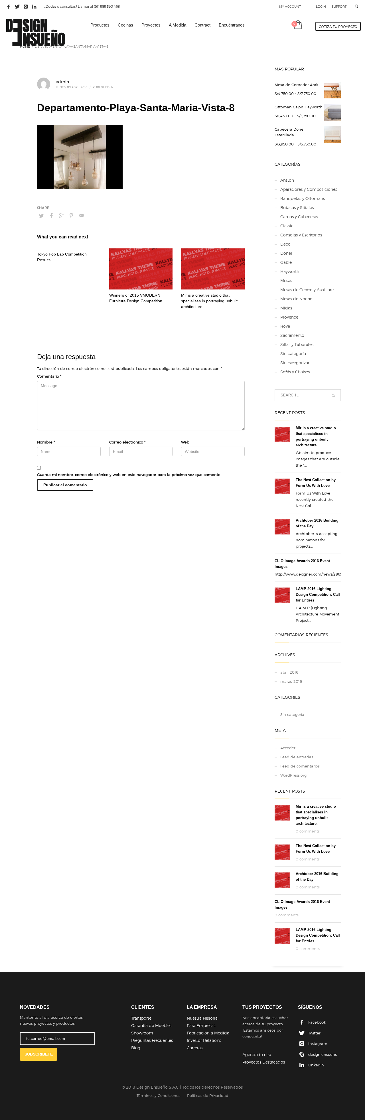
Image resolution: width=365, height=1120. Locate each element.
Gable (286, 262)
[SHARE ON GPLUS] (61, 215)
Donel (286, 253)
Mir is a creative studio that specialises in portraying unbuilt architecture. (209, 301)
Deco (285, 244)
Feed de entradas (296, 757)
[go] (333, 396)
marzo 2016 (291, 681)
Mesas (286, 280)
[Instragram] (25, 6)
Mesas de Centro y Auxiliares (307, 289)
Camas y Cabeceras (299, 216)
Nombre (46, 442)
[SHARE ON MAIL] (81, 215)
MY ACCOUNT (290, 7)
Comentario (49, 376)
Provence (289, 317)
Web (185, 442)
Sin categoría (293, 353)
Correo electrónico (127, 442)
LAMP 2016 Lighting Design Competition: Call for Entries (318, 594)
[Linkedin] (34, 6)
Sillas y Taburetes (296, 344)
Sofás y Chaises (295, 371)
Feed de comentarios (300, 766)
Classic (286, 225)
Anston (287, 180)
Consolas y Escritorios (301, 234)
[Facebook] (8, 6)
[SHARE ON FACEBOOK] (51, 215)
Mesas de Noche (296, 298)
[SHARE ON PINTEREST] (71, 215)
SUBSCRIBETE (39, 1054)
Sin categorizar (294, 362)
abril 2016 (289, 672)
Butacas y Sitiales (297, 207)
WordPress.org (293, 775)
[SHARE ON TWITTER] (41, 215)
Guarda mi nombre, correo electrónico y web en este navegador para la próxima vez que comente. (129, 474)
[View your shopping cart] (297, 25)
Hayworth (289, 271)
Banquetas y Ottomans (302, 198)
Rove (285, 326)
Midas (286, 307)
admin (62, 81)
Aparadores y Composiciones (308, 189)
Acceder (287, 748)
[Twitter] (17, 6)
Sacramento (292, 335)
